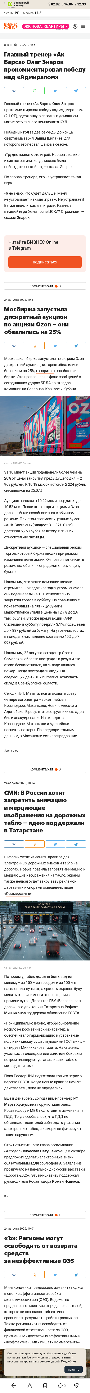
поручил (44, 1104)
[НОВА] (44, 26)
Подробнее (68, 1361)
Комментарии (45, 286)
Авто (7, 1196)
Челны (8, 13)
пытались (50, 677)
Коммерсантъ (18, 893)
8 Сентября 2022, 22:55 (19, 44)
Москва (28, 13)
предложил (14, 1157)
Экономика (11, 750)
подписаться (45, 262)
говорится (44, 370)
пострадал (48, 659)
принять (73, 1369)
